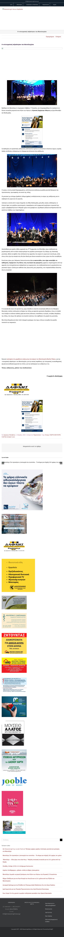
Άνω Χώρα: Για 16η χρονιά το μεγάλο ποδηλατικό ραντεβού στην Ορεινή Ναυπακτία (27, 893)
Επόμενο (58, 36)
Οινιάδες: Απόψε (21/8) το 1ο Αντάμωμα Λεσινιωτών (18, 866)
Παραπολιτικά (37, 435)
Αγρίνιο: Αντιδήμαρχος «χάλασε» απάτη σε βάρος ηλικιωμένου (21, 870)
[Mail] (36, 908)
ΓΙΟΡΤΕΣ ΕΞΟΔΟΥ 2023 (8, 437)
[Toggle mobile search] (57, 9)
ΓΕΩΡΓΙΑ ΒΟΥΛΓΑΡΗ (55, 435)
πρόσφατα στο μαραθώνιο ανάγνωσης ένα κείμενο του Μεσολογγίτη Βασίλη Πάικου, (31, 359)
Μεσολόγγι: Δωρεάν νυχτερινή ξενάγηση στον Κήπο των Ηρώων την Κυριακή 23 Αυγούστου (30, 874)
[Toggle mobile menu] (61, 9)
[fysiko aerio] (32, 117)
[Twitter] (34, 908)
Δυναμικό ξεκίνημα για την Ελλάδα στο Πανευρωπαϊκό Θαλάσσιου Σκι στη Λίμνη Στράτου (29, 885)
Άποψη (47, 435)
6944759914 (14, 909)
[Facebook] (29, 908)
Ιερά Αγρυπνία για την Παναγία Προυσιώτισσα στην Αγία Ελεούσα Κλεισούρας (26, 889)
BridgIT (51, 929)
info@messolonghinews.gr (32, 1)
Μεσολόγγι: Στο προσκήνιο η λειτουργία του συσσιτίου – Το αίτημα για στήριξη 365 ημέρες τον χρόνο (32, 855)
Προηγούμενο (50, 36)
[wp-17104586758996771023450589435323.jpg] (17, 380)
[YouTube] (27, 908)
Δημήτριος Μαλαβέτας (9, 435)
